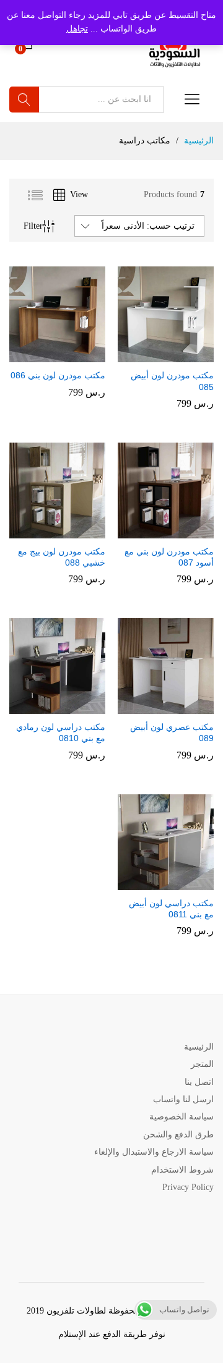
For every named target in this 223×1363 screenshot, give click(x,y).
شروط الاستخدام (182, 1169)
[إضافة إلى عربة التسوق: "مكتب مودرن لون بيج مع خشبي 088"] (68, 530)
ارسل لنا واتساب (183, 1099)
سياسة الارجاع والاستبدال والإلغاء (154, 1152)
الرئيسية (199, 1046)
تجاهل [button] (77, 28)
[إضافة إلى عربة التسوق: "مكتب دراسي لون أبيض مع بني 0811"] (176, 882)
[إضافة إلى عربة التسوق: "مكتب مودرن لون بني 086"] (68, 354)
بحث (24, 100)
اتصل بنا (199, 1082)
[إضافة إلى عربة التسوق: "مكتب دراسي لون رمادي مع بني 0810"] (68, 706)
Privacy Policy (188, 1187)
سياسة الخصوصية (181, 1116)
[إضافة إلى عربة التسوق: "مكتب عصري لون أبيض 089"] (176, 706)
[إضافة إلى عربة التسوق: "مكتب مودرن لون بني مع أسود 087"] (176, 530)
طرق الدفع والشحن (178, 1134)
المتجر (202, 1064)
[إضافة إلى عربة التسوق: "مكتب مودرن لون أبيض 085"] (176, 354)
